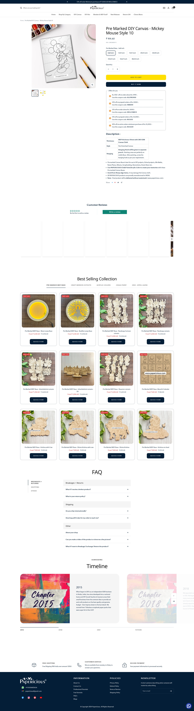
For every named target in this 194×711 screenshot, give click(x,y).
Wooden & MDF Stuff (100, 12)
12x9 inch (121, 50)
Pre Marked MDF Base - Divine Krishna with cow (77, 445)
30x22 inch (111, 56)
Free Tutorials (77, 690)
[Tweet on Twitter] (118, 180)
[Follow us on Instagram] (28, 694)
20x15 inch (144, 50)
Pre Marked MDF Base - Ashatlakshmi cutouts (38, 386)
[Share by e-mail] (121, 180)
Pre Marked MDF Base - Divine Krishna (116, 445)
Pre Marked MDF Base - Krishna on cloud (155, 445)
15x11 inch (132, 50)
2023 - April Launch (140, 282)
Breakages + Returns (36, 480)
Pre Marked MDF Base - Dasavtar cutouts (116, 386)
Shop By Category (65, 12)
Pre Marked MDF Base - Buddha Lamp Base (77, 328)
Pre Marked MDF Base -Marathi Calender (155, 386)
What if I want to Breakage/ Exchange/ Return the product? (87, 544)
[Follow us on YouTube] (40, 694)
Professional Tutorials (80, 687)
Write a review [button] (114, 209)
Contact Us (77, 683)
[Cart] (173, 5)
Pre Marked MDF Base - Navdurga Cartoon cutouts (116, 329)
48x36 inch (135, 56)
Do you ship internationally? (76, 508)
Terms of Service (115, 687)
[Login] (168, 5)
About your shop (72, 530)
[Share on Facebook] (112, 180)
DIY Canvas (77, 12)
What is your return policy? (75, 494)
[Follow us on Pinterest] (34, 694)
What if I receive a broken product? (78, 487)
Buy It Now (136, 81)
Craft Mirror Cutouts (81, 282)
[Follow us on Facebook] (22, 694)
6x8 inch (111, 50)
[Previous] (174, 593)
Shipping (35, 484)
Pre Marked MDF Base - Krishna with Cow (38, 445)
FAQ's (75, 693)
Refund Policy (114, 683)
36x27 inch (123, 56)
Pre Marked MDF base (56, 282)
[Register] (171, 688)
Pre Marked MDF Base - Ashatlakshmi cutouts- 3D (77, 388)
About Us (76, 680)
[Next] (174, 599)
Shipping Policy (115, 690)
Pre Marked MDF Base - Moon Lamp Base (38, 328)
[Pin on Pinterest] (114, 180)
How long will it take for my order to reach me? (82, 515)
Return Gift (127, 12)
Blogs (75, 696)
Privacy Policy (114, 680)
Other (34, 488)
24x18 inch (155, 50)
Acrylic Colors (104, 282)
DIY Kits (87, 12)
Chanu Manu (138, 12)
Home (53, 12)
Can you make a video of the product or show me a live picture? (88, 537)
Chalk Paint (121, 282)
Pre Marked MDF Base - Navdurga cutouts (155, 328)
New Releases (115, 12)
